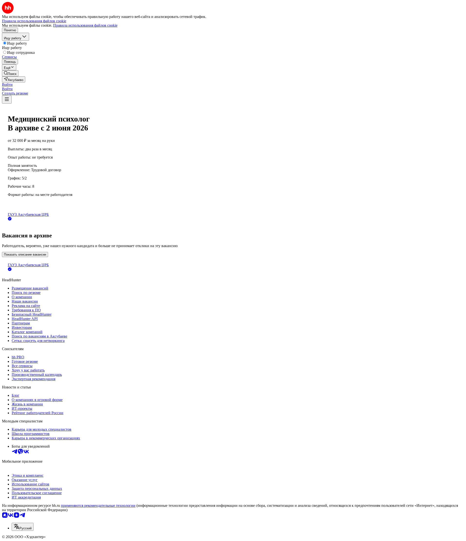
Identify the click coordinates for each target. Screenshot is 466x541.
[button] (7, 84)
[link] (10, 73)
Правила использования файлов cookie (85, 25)
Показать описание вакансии (25, 254)
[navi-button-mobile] (7, 100)
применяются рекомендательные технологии (98, 505)
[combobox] (22, 527)
